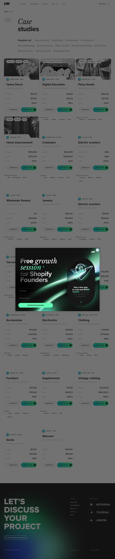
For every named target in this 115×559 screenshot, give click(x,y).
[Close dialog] (97, 250)
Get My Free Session (35, 305)
